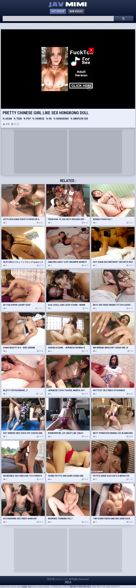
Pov (28, 118)
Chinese (39, 118)
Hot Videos (58, 11)
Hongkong (62, 118)
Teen (19, 118)
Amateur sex (80, 118)
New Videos (76, 11)
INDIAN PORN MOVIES (80, 586)
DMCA (68, 582)
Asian (8, 118)
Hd (50, 118)
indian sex (26, 586)
